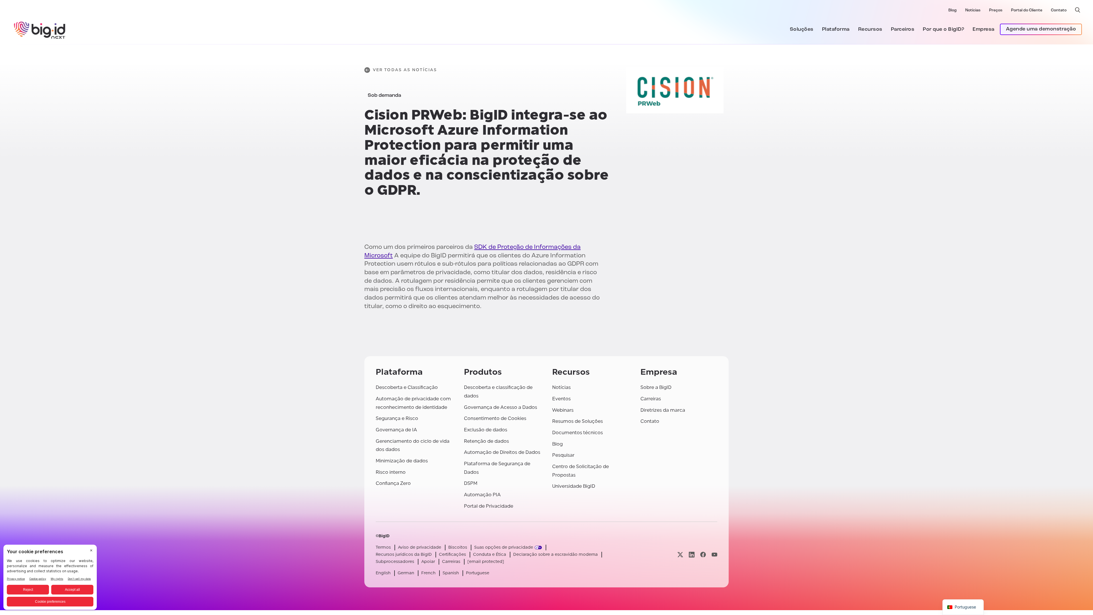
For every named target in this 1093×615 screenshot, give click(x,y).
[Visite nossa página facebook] (703, 554)
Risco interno (391, 472)
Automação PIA (482, 494)
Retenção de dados (486, 441)
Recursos (870, 29)
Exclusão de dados (485, 429)
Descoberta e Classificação (407, 387)
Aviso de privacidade (419, 547)
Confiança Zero (393, 483)
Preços (995, 10)
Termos (383, 547)
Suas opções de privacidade (503, 547)
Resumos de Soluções (577, 421)
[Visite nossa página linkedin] (692, 554)
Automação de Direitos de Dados (502, 452)
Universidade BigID (573, 486)
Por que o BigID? (943, 29)
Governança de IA (396, 429)
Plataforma (836, 29)
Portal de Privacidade (488, 506)
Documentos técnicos (577, 432)
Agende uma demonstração (1041, 29)
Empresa (984, 29)
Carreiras (650, 398)
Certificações (452, 554)
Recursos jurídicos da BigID (404, 554)
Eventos (561, 398)
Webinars (563, 410)
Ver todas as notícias (405, 69)
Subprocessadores (395, 561)
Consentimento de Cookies (495, 418)
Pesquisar (563, 455)
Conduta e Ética (489, 554)
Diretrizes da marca (662, 410)
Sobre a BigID (655, 387)
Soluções (801, 29)
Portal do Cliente (1026, 10)
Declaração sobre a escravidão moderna (555, 554)
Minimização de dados (402, 461)
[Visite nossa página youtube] (714, 554)
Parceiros (903, 29)
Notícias (973, 10)
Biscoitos (457, 547)
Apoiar (428, 561)
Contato (1059, 10)
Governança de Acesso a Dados (500, 407)
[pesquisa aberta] (1077, 10)
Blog (952, 10)
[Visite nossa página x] (680, 554)
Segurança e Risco (397, 418)
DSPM (470, 483)
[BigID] (39, 29)
